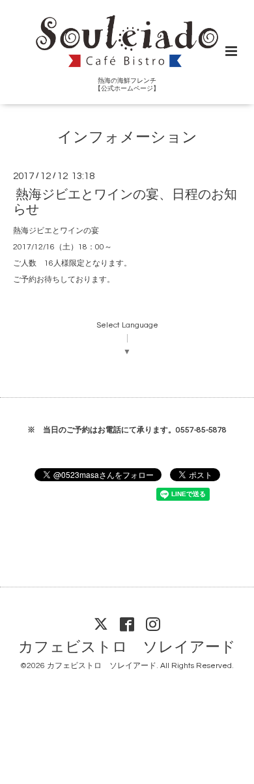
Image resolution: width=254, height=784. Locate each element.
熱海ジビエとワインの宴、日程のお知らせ (125, 202)
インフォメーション (127, 137)
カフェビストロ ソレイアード (127, 647)
